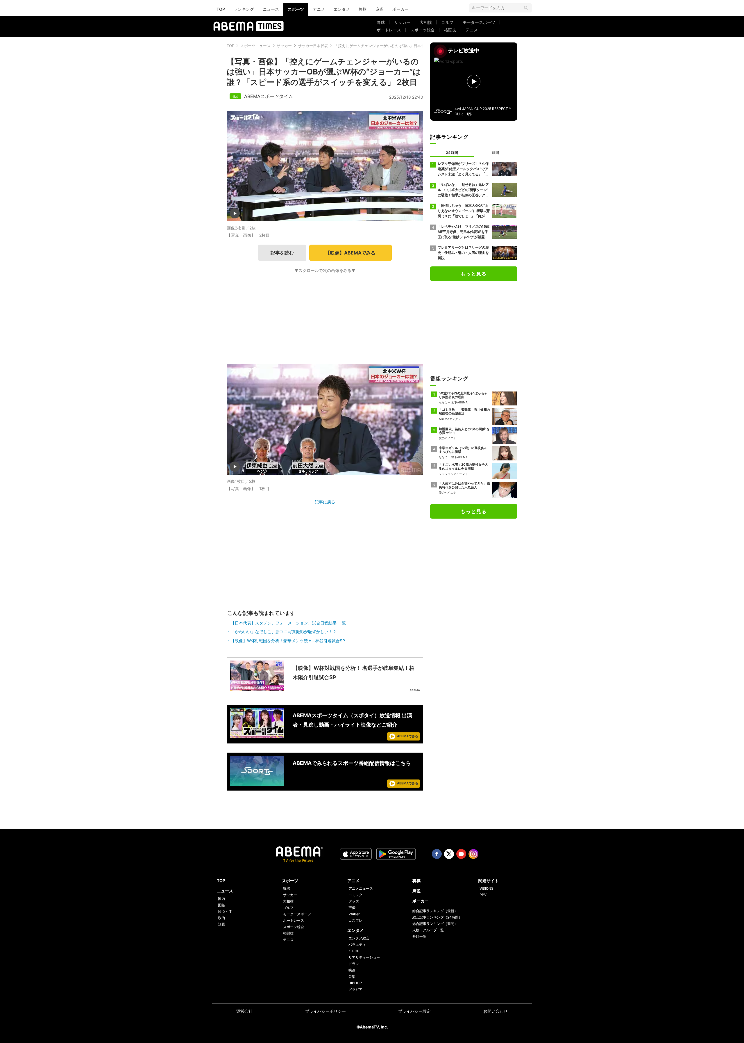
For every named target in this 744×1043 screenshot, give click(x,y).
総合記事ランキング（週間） (435, 923)
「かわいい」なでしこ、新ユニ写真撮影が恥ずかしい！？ (284, 631)
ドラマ (353, 964)
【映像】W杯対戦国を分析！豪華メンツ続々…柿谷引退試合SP (288, 640)
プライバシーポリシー (325, 1011)
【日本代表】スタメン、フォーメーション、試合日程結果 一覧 (288, 622)
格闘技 (450, 29)
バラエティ (357, 944)
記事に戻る (325, 501)
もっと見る (474, 274)
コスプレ (355, 920)
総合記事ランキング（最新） (435, 911)
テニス (472, 29)
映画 (351, 970)
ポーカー (400, 9)
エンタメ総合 (358, 938)
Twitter (449, 854)
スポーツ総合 (422, 29)
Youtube (461, 854)
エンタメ (342, 9)
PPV (483, 895)
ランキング (244, 9)
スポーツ (296, 9)
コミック (355, 895)
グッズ (353, 901)
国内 (221, 898)
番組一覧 (419, 936)
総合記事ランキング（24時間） (437, 917)
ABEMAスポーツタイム (268, 96)
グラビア (355, 989)
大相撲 (426, 22)
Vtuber (354, 914)
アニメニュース (360, 888)
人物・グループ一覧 (428, 930)
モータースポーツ (479, 22)
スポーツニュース (255, 45)
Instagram (473, 854)
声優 (351, 907)
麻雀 (379, 9)
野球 (381, 22)
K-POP (354, 951)
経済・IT (225, 911)
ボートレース (389, 29)
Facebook (437, 854)
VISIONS (486, 888)
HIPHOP (355, 983)
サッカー (402, 22)
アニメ (319, 9)
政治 (221, 918)
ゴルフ (447, 22)
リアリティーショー (364, 957)
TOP (221, 9)
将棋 (363, 9)
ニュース (271, 9)
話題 (221, 924)
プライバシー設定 (414, 1011)
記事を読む (282, 253)
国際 (221, 905)
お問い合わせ (495, 1011)
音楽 (351, 976)
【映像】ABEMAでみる (350, 253)
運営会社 (244, 1011)
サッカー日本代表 (313, 45)
